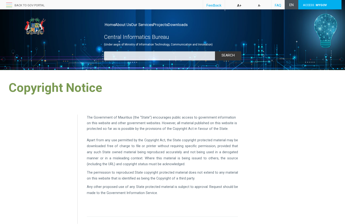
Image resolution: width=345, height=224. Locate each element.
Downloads (178, 24)
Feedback (214, 5)
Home (110, 24)
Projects (160, 24)
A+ (239, 6)
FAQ (278, 5)
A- (259, 5)
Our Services (142, 24)
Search (228, 55)
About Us (123, 24)
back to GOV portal (30, 5)
